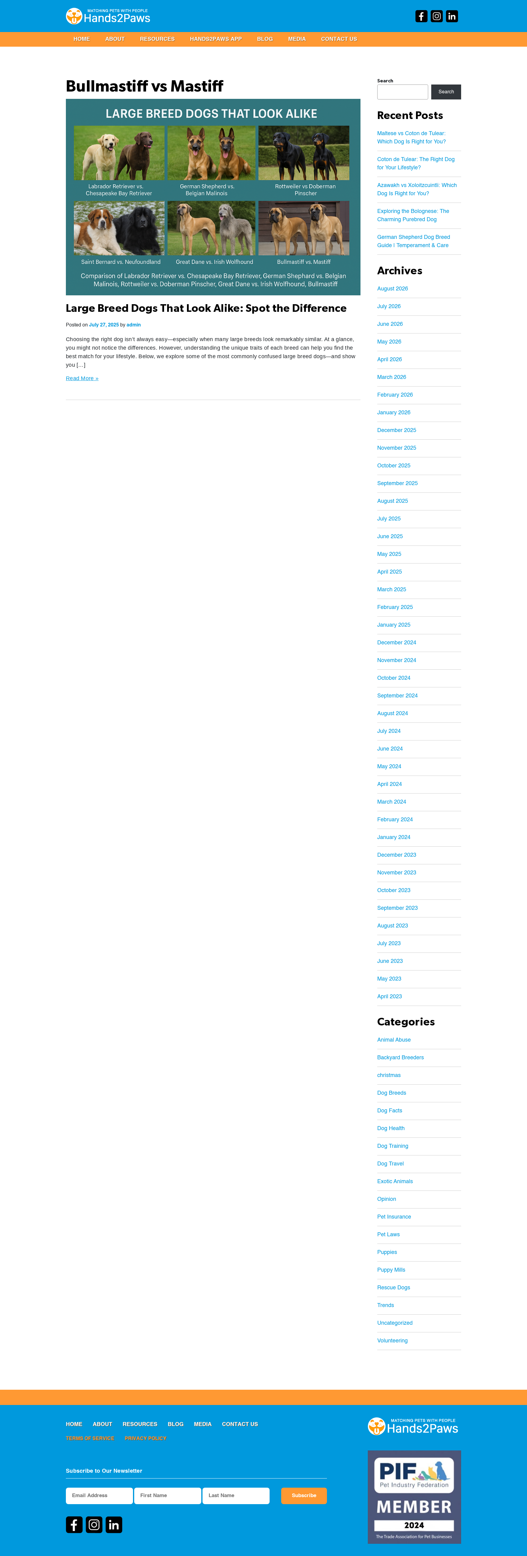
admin (134, 325)
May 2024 (389, 766)
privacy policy (146, 1438)
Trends (385, 1305)
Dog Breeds (391, 1093)
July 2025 (389, 519)
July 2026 (389, 306)
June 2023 (390, 961)
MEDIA (297, 39)
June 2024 (390, 749)
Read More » (82, 378)
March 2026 (391, 377)
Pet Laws (388, 1234)
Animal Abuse (394, 1040)
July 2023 (389, 943)
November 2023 (396, 873)
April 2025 (389, 572)
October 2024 (393, 678)
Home (81, 39)
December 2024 (396, 643)
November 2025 (396, 448)
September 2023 (397, 908)
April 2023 (389, 997)
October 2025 (393, 466)
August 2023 (392, 926)
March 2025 (391, 590)
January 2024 (393, 837)
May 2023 (389, 979)
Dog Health (391, 1128)
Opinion (386, 1199)
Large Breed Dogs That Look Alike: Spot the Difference (206, 308)
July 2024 (389, 731)
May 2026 (389, 342)
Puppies (387, 1252)
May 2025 (389, 554)
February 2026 (395, 395)
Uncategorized (395, 1323)
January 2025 (393, 625)
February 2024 (395, 820)
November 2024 (396, 660)
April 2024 (389, 784)
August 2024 (392, 713)
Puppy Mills (391, 1270)
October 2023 (393, 890)
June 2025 (390, 536)
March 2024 (391, 802)
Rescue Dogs (393, 1288)
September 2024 (397, 696)
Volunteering (392, 1341)
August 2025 (392, 501)
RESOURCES (157, 39)
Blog (265, 39)
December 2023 (396, 855)
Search (385, 80)
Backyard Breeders (400, 1058)
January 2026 (393, 413)
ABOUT (115, 39)
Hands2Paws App (216, 39)
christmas (389, 1075)
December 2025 (396, 430)
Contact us (339, 39)
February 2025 (395, 607)
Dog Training (392, 1146)
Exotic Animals (395, 1181)
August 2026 (392, 289)
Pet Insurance (394, 1217)
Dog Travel (390, 1164)
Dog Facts (389, 1111)
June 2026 (390, 324)
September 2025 (397, 483)
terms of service (90, 1438)
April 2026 (389, 359)
